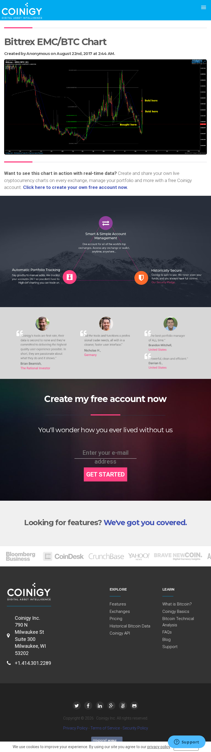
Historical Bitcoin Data (130, 626)
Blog (166, 639)
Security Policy (135, 728)
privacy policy (158, 747)
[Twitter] (76, 705)
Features (118, 604)
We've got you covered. (145, 522)
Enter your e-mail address (105, 457)
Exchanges (120, 611)
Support (169, 646)
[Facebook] (88, 705)
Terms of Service (105, 728)
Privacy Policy (75, 728)
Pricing (116, 618)
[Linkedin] (100, 705)
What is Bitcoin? (177, 604)
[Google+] (111, 705)
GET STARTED (105, 474)
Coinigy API (120, 633)
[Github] (134, 705)
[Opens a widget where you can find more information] (187, 742)
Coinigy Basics (175, 611)
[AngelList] (123, 705)
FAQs (167, 632)
